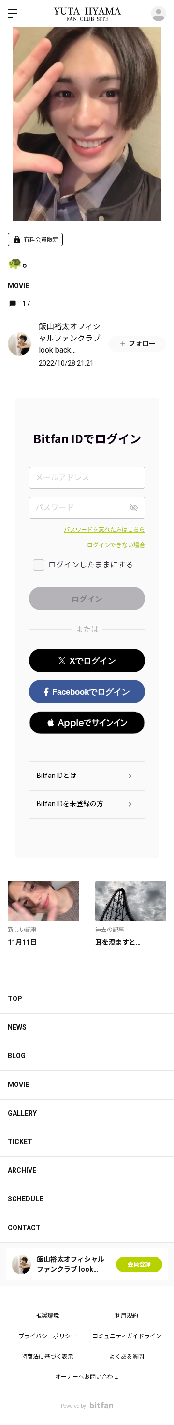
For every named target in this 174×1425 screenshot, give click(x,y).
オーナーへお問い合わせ (87, 1377)
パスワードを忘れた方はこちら (104, 529)
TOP (15, 999)
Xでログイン (93, 660)
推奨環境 (47, 1315)
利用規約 (126, 1315)
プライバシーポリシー (47, 1336)
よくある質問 (126, 1356)
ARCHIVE (22, 1170)
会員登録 (139, 1264)
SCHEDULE (25, 1199)
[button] (87, 722)
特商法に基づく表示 (47, 1356)
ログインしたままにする (90, 564)
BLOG (17, 1056)
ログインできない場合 (116, 545)
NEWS (17, 1027)
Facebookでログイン (91, 691)
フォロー (142, 343)
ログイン (158, 13)
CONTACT (24, 1227)
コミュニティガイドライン (126, 1336)
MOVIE (18, 286)
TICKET (20, 1142)
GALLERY (22, 1113)
